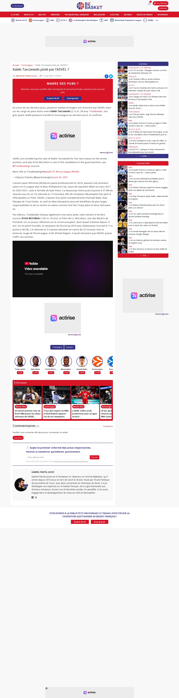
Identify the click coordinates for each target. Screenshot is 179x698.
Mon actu (28, 14)
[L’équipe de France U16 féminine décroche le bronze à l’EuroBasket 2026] (122, 96)
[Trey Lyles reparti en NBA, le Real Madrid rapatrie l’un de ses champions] (56, 395)
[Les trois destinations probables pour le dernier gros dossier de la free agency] (122, 178)
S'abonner (163, 8)
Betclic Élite (21, 406)
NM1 (106, 20)
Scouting (114, 14)
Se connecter (162, 3)
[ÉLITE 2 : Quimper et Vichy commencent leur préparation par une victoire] (122, 149)
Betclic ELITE (21, 20)
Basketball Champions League (128, 20)
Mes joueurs (99, 14)
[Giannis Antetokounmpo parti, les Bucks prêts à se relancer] (122, 205)
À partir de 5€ (53, 98)
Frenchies (55, 14)
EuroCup (132, 76)
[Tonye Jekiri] (20, 361)
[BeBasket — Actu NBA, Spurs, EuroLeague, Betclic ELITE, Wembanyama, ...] (89, 5)
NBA (52, 20)
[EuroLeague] (97, 361)
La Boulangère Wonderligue (85, 20)
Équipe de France (145, 14)
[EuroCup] (112, 361)
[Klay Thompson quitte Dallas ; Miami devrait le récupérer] (122, 196)
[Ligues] (157, 20)
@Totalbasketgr (21, 166)
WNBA (150, 20)
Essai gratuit (72, 98)
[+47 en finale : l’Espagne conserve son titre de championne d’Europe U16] (122, 70)
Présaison (133, 147)
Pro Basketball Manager (77, 14)
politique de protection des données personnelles (70, 461)
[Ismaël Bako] (81, 361)
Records (128, 14)
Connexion (108, 426)
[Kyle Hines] (35, 361)
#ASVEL (75, 171)
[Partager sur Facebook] (106, 76)
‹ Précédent (57, 347)
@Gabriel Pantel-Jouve (26, 76)
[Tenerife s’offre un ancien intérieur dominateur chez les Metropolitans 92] (122, 79)
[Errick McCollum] (51, 361)
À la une (15, 14)
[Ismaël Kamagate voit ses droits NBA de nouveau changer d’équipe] (122, 231)
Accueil (16, 65)
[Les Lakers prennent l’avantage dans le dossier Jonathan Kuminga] (122, 214)
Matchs (42, 14)
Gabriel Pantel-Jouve (43, 472)
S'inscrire (94, 457)
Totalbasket (95, 111)
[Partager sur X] (111, 76)
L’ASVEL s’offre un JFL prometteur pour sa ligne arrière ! (84, 413)
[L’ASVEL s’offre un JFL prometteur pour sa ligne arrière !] (85, 395)
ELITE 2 (64, 20)
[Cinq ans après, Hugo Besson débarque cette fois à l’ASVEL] (122, 114)
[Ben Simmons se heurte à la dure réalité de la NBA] (122, 249)
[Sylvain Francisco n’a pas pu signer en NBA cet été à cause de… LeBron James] (122, 123)
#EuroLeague (63, 171)
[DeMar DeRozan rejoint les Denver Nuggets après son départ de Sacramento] (122, 187)
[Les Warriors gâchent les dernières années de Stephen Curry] (122, 240)
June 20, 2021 (60, 177)
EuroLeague (38, 20)
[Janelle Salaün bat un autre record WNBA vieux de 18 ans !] (122, 105)
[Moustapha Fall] (66, 361)
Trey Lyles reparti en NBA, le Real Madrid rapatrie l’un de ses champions (56, 413)
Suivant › (70, 347)
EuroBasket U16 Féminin (139, 68)
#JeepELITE (49, 171)
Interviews (163, 14)
